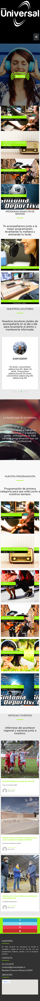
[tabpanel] (20, 361)
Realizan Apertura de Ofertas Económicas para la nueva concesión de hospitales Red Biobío (19, 839)
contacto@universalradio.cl (13, 967)
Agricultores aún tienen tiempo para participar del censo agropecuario (19, 897)
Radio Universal (12, 789)
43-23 (5, 964)
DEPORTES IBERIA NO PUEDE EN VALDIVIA (18, 781)
